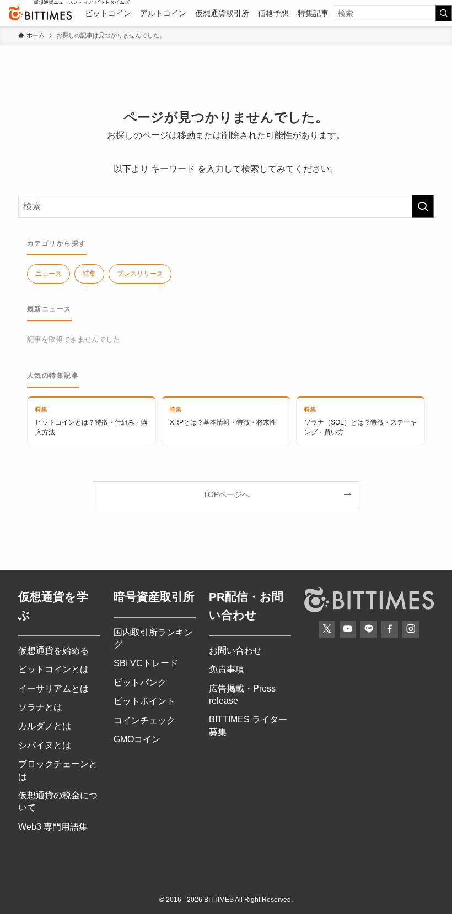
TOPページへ (226, 494)
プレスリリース (140, 274)
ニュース (48, 274)
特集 (89, 274)
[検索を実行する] (443, 13)
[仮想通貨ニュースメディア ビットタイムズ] (40, 13)
